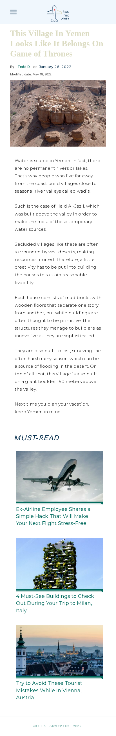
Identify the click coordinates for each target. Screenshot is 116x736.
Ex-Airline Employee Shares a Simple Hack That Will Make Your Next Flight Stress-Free (53, 516)
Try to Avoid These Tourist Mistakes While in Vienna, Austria (49, 690)
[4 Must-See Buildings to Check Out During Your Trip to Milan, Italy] (58, 564)
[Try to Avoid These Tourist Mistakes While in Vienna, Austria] (58, 651)
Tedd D (24, 67)
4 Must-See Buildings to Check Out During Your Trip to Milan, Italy (55, 603)
